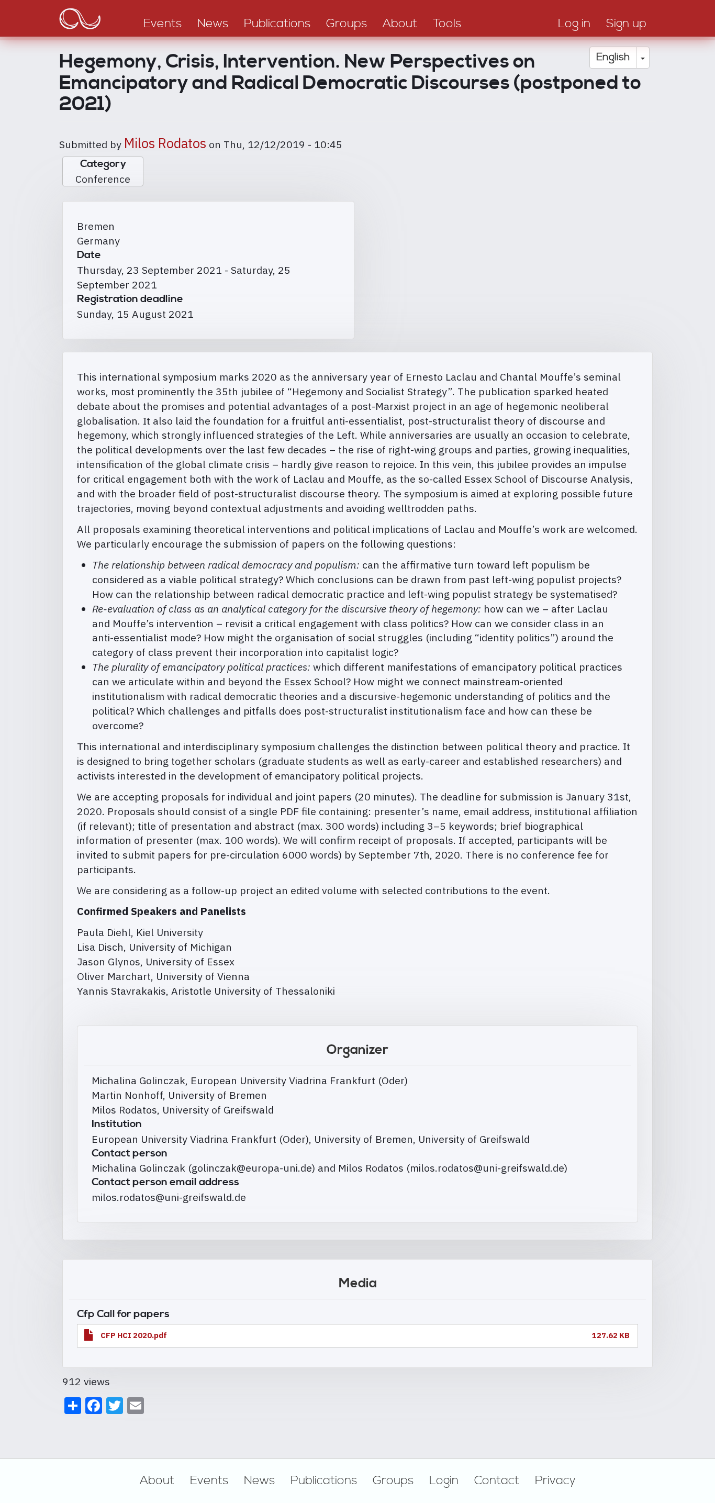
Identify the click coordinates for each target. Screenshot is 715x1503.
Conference (102, 178)
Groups (393, 1480)
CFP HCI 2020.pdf (133, 1335)
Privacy (555, 1480)
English (613, 57)
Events (209, 1480)
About (157, 1480)
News (259, 1480)
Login (444, 1480)
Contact (496, 1480)
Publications (324, 1480)
